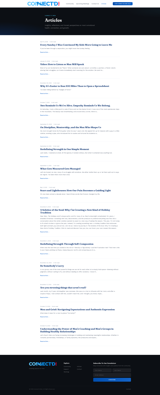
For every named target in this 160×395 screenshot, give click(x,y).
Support (66, 369)
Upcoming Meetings (82, 3)
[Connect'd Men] (43, 4)
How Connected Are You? (123, 3)
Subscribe (112, 379)
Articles (103, 3)
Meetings (66, 372)
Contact (79, 369)
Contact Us (95, 3)
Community (70, 3)
